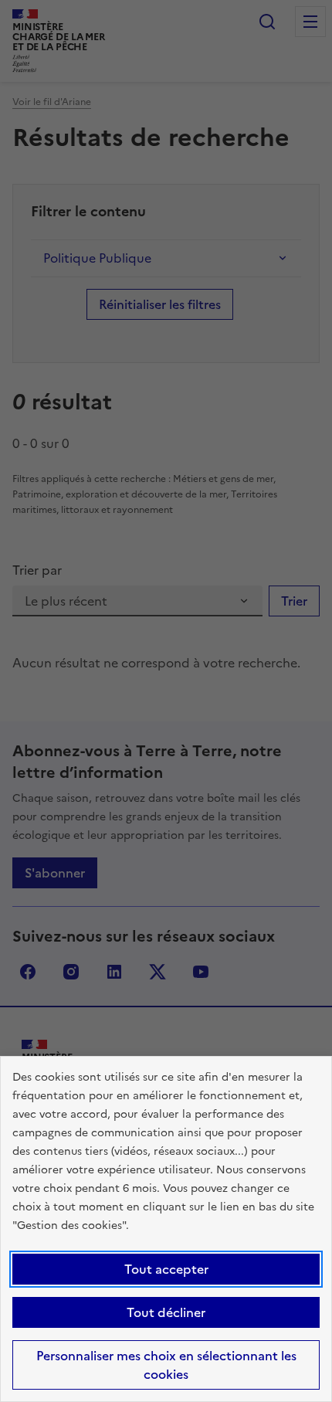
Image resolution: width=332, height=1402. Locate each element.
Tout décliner (166, 1312)
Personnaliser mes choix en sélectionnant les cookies (166, 1364)
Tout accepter (166, 1269)
